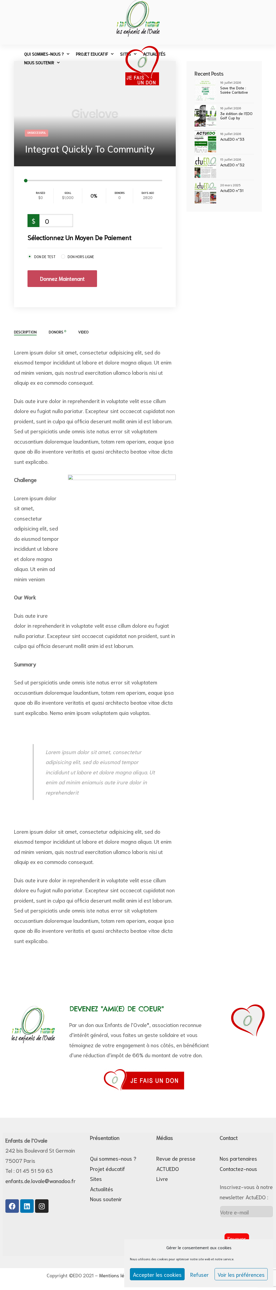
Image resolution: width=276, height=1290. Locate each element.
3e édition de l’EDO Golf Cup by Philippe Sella (236, 115)
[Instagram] (42, 1206)
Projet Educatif (92, 53)
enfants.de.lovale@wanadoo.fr (40, 1180)
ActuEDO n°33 (232, 139)
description (25, 331)
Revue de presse (175, 1158)
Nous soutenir (39, 62)
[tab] (25, 331)
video (83, 331)
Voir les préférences (241, 1274)
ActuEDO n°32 (232, 165)
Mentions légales (117, 1275)
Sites (96, 1178)
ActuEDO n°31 (231, 190)
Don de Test (45, 256)
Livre (162, 1178)
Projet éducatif (107, 1168)
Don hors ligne (81, 256)
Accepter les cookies (157, 1274)
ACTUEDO (167, 1168)
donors (57, 331)
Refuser (199, 1274)
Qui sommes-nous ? (44, 53)
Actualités (101, 1188)
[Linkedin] (27, 1206)
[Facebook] (12, 1206)
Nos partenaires (238, 1158)
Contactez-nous (238, 1168)
